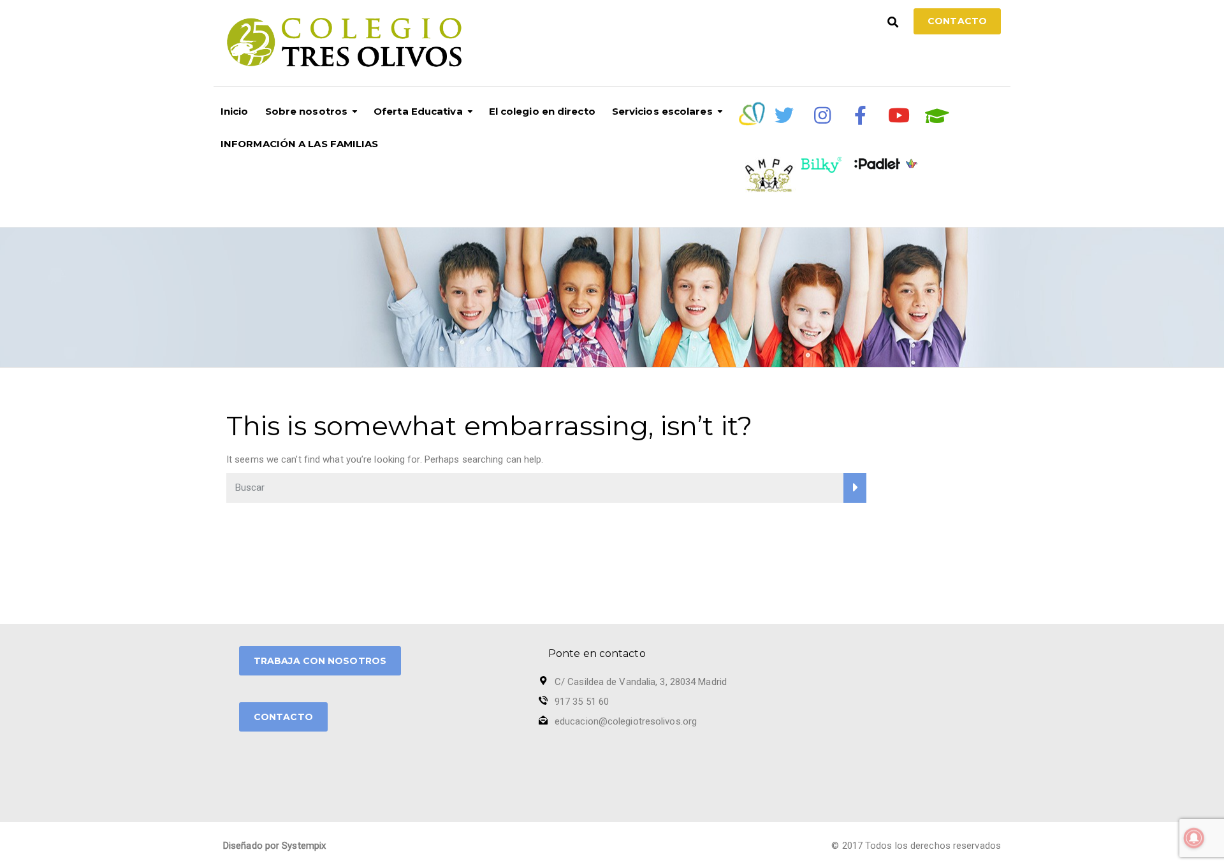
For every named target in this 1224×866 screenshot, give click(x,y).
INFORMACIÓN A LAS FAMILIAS (300, 144)
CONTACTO (283, 717)
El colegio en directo (542, 111)
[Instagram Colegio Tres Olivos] (822, 115)
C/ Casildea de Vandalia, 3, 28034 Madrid (641, 682)
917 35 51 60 (582, 701)
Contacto (957, 21)
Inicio (235, 111)
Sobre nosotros (306, 111)
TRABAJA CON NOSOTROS (320, 661)
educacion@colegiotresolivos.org (626, 721)
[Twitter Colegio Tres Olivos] (784, 115)
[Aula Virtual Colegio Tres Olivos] (937, 116)
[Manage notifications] (1194, 838)
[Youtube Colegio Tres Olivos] (899, 115)
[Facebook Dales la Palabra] (860, 115)
